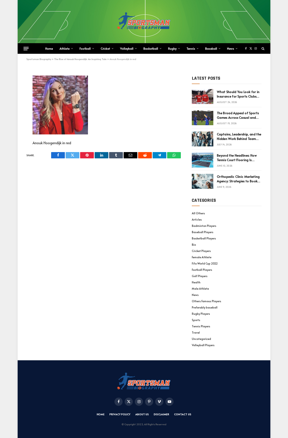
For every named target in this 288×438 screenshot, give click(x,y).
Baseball (211, 48)
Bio (194, 244)
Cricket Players (201, 251)
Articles (197, 219)
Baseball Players (202, 232)
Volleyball (126, 48)
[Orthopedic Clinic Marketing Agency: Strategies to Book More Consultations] (202, 181)
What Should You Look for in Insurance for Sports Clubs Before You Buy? (238, 94)
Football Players (202, 270)
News (230, 48)
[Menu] (26, 48)
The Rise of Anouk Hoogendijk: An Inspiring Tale (80, 59)
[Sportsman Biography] (144, 21)
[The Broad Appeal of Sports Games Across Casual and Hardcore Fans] (202, 117)
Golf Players (199, 276)
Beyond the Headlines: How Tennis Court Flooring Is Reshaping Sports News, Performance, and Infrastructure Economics (237, 157)
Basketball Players (204, 238)
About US (142, 414)
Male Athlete (200, 288)
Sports (196, 320)
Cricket (105, 48)
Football (85, 48)
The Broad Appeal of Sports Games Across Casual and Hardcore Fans (238, 115)
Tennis (191, 48)
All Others (198, 213)
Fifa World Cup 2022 (205, 263)
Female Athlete (201, 257)
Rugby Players (201, 314)
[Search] (262, 48)
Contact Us (182, 414)
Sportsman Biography (38, 59)
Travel (196, 332)
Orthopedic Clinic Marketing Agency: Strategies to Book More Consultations (238, 178)
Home (49, 48)
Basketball (150, 48)
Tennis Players (201, 326)
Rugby (172, 48)
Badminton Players (204, 226)
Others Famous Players (206, 301)
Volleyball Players (203, 345)
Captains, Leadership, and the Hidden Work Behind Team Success (239, 136)
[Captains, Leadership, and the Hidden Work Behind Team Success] (202, 138)
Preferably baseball (204, 307)
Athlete (65, 48)
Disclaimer (161, 414)
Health (196, 282)
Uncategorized (201, 339)
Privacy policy (120, 414)
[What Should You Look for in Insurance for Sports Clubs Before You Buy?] (202, 96)
